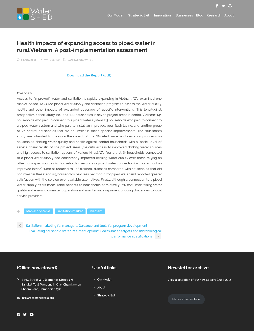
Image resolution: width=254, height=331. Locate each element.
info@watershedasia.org (38, 297)
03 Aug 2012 (29, 60)
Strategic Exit (138, 15)
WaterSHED (52, 60)
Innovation (162, 15)
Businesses (184, 15)
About (229, 15)
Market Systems (38, 211)
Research (214, 15)
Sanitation (75, 60)
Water (88, 60)
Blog (199, 15)
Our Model (115, 15)
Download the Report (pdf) (89, 75)
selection (184, 279)
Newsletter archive (186, 299)
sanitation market (70, 211)
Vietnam (96, 211)
